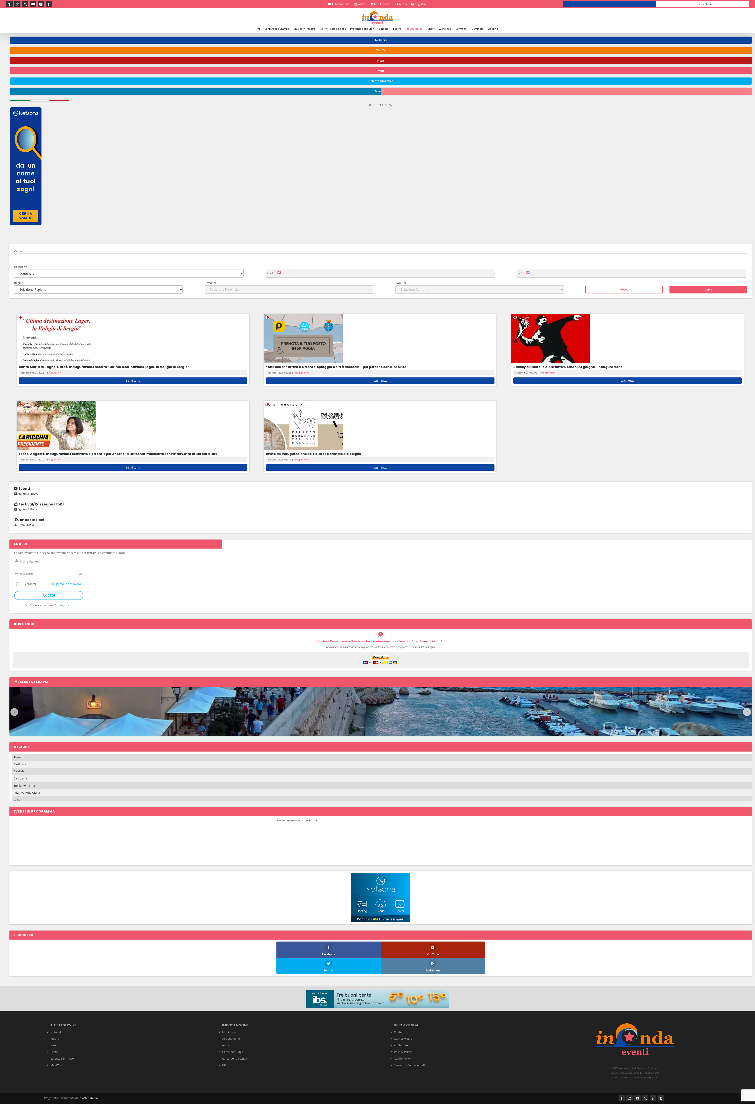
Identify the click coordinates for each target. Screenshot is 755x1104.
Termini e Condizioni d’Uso (411, 1065)
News (54, 1045)
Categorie (20, 267)
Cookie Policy (402, 1058)
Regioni (19, 283)
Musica (298, 28)
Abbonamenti (340, 4)
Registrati (420, 4)
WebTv (55, 1038)
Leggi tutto (133, 380)
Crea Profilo (26, 525)
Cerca (18, 251)
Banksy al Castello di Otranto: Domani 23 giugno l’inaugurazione (567, 367)
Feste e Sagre (337, 28)
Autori (361, 4)
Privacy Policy (403, 1052)
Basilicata (20, 764)
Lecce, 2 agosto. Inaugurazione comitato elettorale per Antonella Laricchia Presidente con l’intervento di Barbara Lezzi (118, 454)
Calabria (19, 771)
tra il (270, 273)
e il (520, 273)
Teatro (397, 28)
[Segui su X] (25, 4)
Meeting (492, 28)
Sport (431, 28)
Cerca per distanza (703, 4)
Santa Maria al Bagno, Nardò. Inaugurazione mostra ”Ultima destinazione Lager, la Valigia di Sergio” (104, 367)
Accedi (402, 4)
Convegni (461, 28)
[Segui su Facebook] (49, 4)
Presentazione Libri (362, 28)
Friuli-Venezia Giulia (27, 792)
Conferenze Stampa (276, 28)
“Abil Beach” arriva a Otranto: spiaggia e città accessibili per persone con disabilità (336, 367)
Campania (20, 778)
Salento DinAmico (62, 1058)
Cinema (383, 28)
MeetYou (56, 1065)
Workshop (445, 28)
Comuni (400, 283)
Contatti (399, 1032)
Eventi (55, 1052)
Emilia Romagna (24, 785)
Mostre (311, 28)
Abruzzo (19, 757)
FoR (322, 28)
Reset (624, 289)
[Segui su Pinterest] (17, 4)
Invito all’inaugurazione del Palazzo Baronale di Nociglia (313, 454)
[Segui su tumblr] (9, 4)
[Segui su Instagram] (41, 4)
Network (56, 1032)
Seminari (477, 28)
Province (210, 283)
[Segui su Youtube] (33, 4)
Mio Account (381, 4)
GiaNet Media (403, 1038)
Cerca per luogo (611, 4)
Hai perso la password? (66, 584)
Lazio (17, 799)
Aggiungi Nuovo (27, 493)
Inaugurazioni (414, 28)
